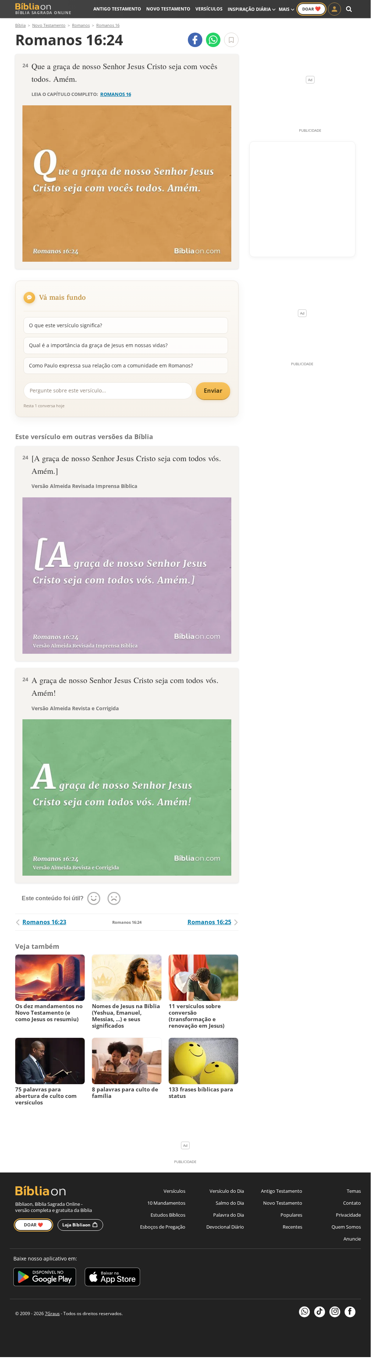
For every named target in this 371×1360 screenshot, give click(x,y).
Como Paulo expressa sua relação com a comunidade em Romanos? (111, 365)
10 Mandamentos (166, 1203)
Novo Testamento (168, 9)
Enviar (213, 391)
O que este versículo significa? (65, 325)
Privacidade (348, 1215)
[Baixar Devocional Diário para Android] (44, 1278)
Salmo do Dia (230, 1203)
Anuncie (352, 1238)
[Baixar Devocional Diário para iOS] (112, 1278)
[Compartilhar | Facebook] (195, 40)
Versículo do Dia (227, 1191)
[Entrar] (334, 9)
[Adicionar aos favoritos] (231, 40)
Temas (354, 1191)
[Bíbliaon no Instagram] (334, 1311)
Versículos (209, 9)
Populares (291, 1215)
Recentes (292, 1227)
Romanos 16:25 (209, 922)
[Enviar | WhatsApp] (213, 40)
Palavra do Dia (228, 1215)
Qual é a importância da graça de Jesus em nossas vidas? (98, 345)
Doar (311, 8)
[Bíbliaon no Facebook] (350, 1311)
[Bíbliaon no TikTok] (319, 1311)
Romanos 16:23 (44, 922)
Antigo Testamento (117, 9)
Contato (352, 1203)
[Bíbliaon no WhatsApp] (304, 1311)
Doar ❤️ (33, 1225)
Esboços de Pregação (162, 1227)
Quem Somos (346, 1227)
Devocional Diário (225, 1227)
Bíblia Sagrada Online (43, 12)
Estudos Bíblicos (168, 1215)
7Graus (52, 1313)
